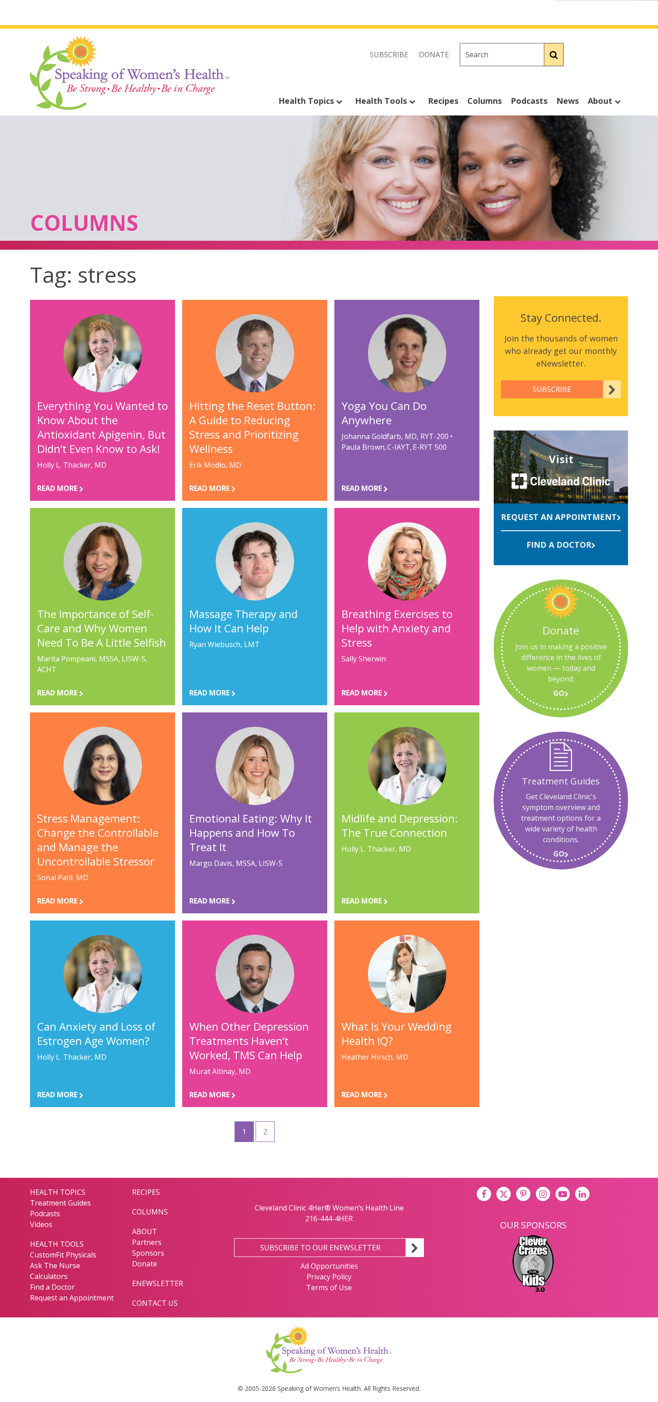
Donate (434, 55)
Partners (147, 1242)
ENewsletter (157, 1283)
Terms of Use (329, 1287)
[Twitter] (601, 54)
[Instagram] (621, 54)
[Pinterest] (523, 1194)
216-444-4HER (329, 1218)
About (601, 100)
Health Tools (382, 100)
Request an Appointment (559, 516)
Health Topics (307, 100)
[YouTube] (562, 1194)
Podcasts (529, 100)
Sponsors (148, 1253)
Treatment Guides (60, 1203)
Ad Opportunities (329, 1266)
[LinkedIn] (582, 1194)
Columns (484, 100)
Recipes (443, 100)
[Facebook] (581, 54)
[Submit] (554, 54)
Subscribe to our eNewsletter (320, 1248)
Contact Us (155, 1303)
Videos (41, 1224)
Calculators (49, 1276)
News (567, 100)
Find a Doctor (558, 544)
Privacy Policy (329, 1277)
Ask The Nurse (55, 1265)
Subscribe (389, 55)
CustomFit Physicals (63, 1255)
